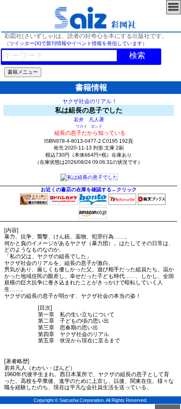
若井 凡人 (86, 119)
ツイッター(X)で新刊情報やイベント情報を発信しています (75, 43)
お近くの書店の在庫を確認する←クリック (89, 189)
